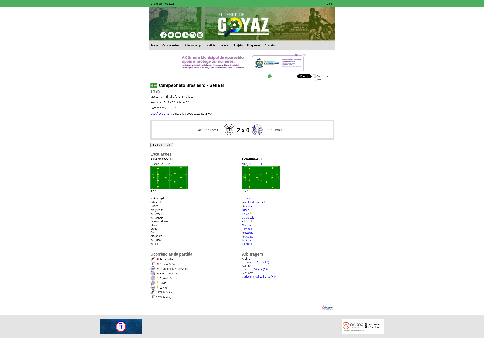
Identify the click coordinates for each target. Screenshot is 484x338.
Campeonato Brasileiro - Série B (191, 85)
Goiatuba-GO (275, 129)
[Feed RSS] (192, 35)
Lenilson (247, 240)
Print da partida (162, 145)
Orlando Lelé (256, 164)
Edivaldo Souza (254, 202)
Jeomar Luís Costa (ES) (255, 262)
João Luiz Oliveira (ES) (255, 269)
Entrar (330, 3)
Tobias (246, 198)
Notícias (212, 45)
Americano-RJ (210, 129)
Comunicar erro (322, 76)
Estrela (249, 232)
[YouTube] (178, 35)
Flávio (245, 214)
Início (154, 45)
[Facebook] (163, 35)
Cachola (247, 225)
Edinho (246, 221)
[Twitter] (171, 35)
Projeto (238, 45)
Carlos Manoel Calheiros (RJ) (259, 276)
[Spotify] (185, 35)
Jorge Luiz (248, 217)
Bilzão (245, 210)
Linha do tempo (193, 45)
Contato (270, 45)
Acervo (225, 45)
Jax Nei (249, 236)
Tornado (247, 228)
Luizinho (247, 244)
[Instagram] (199, 35)
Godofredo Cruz (160, 113)
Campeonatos (170, 45)
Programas (253, 45)
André (248, 206)
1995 (155, 91)
